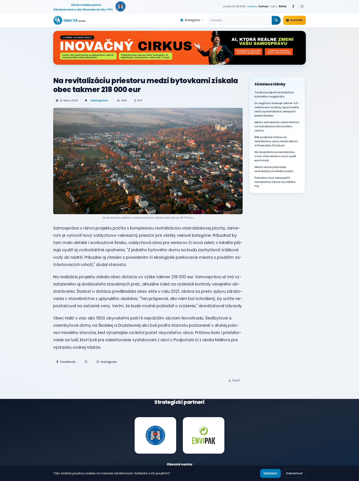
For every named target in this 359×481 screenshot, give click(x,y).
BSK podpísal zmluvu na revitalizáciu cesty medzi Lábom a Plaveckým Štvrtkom (276, 141)
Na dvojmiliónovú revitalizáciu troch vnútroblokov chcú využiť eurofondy (275, 156)
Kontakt (296, 20)
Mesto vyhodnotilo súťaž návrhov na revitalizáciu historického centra (276, 126)
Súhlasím (270, 473)
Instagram (109, 362)
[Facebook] (293, 6)
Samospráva (99, 100)
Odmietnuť (294, 473)
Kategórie (192, 20)
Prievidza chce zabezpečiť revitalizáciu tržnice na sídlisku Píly (274, 182)
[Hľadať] (276, 20)
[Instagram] (302, 6)
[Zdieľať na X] (86, 361)
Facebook (67, 362)
